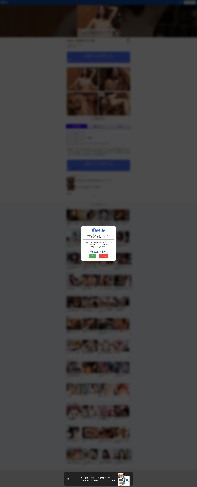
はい (92, 256)
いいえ (103, 256)
